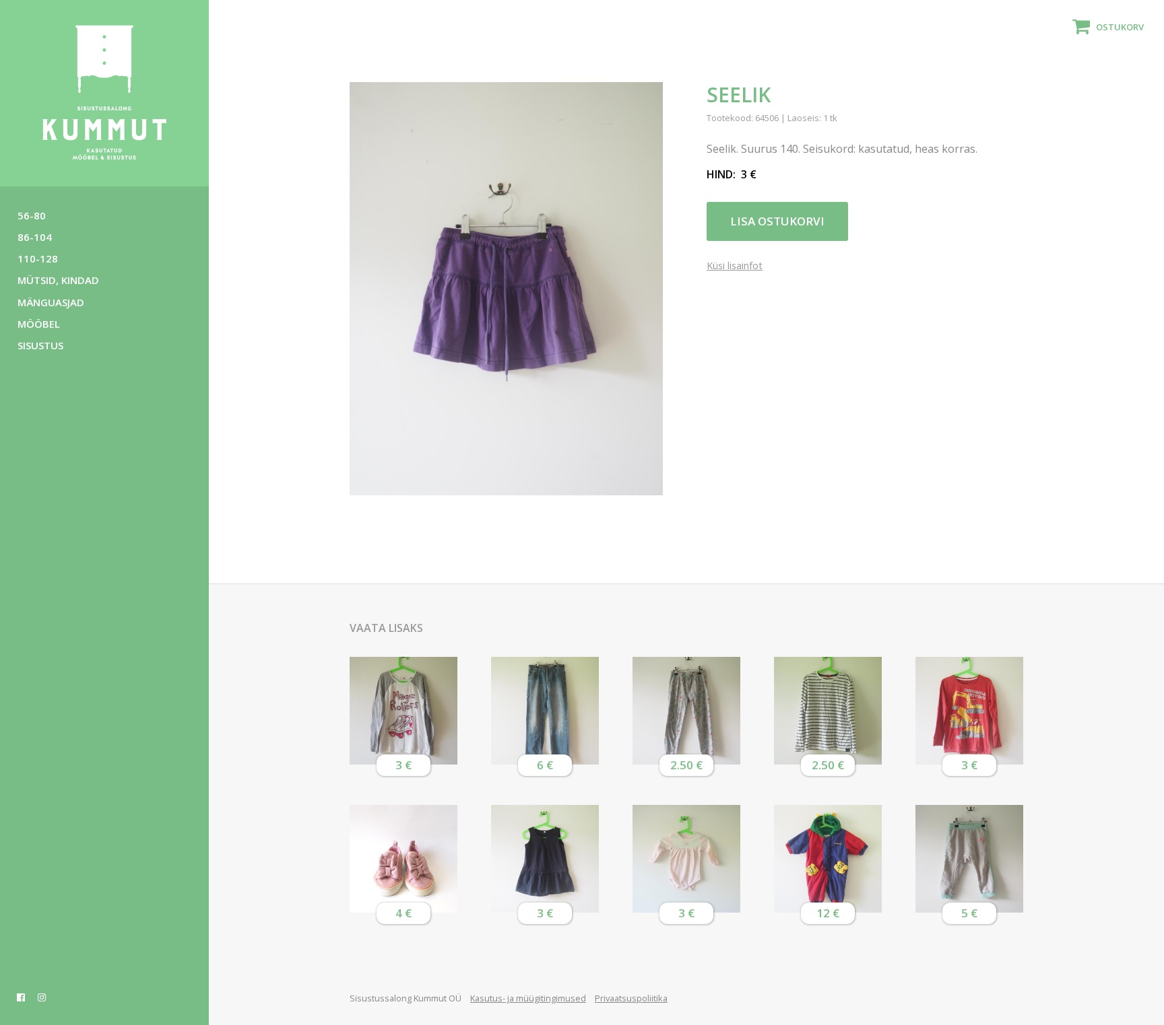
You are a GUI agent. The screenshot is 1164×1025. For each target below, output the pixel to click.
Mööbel (39, 323)
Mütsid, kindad (58, 280)
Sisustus (40, 345)
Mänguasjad (51, 302)
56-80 (32, 215)
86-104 (35, 237)
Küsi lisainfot (735, 266)
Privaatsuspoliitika (631, 998)
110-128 (38, 258)
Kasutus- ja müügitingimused (528, 998)
